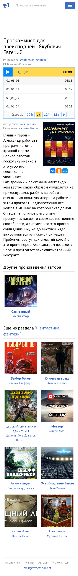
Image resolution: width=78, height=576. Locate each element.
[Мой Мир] (65, 170)
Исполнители (60, 562)
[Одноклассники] (59, 170)
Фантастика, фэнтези (33, 60)
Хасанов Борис (28, 128)
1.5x (56, 114)
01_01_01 (39, 81)
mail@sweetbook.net (37, 568)
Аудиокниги (13, 562)
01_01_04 (39, 106)
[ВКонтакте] (52, 170)
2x (63, 114)
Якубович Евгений (24, 124)
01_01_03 (39, 98)
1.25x (47, 114)
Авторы (43, 562)
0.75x (30, 114)
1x (38, 114)
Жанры (29, 562)
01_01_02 (39, 89)
